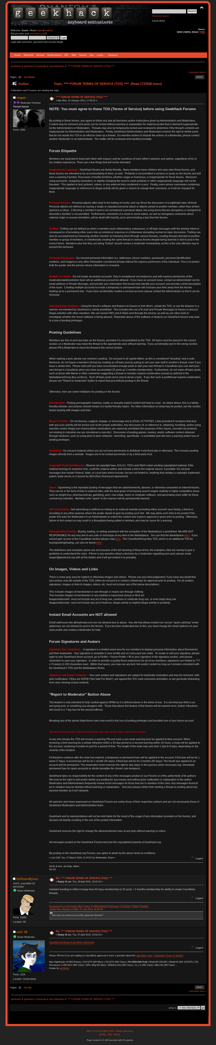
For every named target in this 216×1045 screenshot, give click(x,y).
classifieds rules (144, 955)
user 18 (21, 932)
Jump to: (173, 1008)
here (187, 535)
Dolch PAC (76, 906)
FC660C (126, 906)
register (49, 30)
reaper (21, 97)
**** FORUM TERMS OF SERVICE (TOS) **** (82, 97)
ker (88, 906)
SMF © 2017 (109, 1031)
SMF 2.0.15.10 (93, 1031)
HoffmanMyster (27, 879)
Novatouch (54, 906)
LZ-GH (65, 906)
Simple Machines (124, 1031)
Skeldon (144, 906)
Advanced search (160, 16)
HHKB (135, 906)
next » (203, 72)
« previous (193, 72)
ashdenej (64, 968)
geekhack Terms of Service (169, 955)
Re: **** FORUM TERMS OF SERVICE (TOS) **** (84, 878)
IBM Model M (100, 906)
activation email (38, 33)
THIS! (202, 32)
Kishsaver (114, 906)
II (91, 906)
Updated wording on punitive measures (71, 942)
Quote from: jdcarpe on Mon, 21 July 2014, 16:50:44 (76, 909)
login (39, 30)
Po (85, 906)
